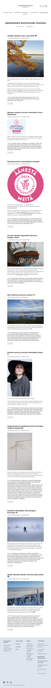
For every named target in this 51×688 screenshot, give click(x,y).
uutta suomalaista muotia (20, 413)
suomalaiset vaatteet (35, 412)
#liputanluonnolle (16, 332)
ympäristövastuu (35, 340)
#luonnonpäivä (24, 332)
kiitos (34, 97)
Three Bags (10, 496)
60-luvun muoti (15, 615)
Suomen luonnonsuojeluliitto (29, 337)
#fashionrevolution (16, 480)
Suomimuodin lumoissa (16, 338)
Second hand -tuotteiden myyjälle (30, 655)
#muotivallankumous (12, 481)
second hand (17, 144)
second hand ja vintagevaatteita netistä (16, 557)
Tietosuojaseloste (7, 648)
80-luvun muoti (32, 615)
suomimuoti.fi (32, 495)
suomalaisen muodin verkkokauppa (32, 146)
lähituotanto (10, 410)
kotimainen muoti (28, 220)
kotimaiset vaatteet (37, 409)
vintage (16, 282)
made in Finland (11, 489)
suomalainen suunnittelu (13, 412)
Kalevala (13, 617)
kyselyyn (20, 90)
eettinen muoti (39, 484)
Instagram (18, 646)
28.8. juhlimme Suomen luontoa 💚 (21, 295)
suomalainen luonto (19, 98)
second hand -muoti (26, 144)
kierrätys (24, 97)
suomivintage (20, 281)
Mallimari (18, 489)
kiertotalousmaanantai (12, 279)
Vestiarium (38, 413)
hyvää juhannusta (33, 407)
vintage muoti (17, 340)
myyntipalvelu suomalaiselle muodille (30, 143)
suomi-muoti (25, 559)
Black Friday (15, 278)
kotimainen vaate (28, 409)
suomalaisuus (10, 624)
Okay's (26, 489)
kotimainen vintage (30, 487)
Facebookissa (19, 274)
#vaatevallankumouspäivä (24, 483)
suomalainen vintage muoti (18, 493)
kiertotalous (29, 97)
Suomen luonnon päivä (16, 337)
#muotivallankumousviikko (24, 481)
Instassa (26, 274)
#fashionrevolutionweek (27, 480)
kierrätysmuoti (35, 553)
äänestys (14, 143)
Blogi (17, 649)
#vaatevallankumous (12, 483)
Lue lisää (10, 103)
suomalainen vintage (31, 621)
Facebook (18, 643)
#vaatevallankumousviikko (13, 484)
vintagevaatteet (18, 562)
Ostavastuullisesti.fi (12, 207)
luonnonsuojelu (11, 335)
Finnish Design (10, 486)
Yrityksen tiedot (7, 645)
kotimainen (38, 486)
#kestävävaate (15, 218)
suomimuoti (13, 281)
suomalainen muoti (29, 98)
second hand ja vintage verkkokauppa (27, 221)
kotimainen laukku (11, 487)
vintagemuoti (21, 282)
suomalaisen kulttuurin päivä (21, 623)
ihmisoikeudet (18, 486)
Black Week (21, 278)
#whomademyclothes (26, 484)
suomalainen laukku (37, 490)
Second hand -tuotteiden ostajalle (30, 650)
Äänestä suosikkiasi (28, 213)
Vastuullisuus (6, 647)
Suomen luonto (18, 624)
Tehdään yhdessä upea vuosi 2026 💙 (22, 36)
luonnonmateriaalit (18, 410)
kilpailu (18, 143)
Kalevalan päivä (19, 617)
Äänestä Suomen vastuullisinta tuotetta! (23, 161)
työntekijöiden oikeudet (18, 496)
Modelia (23, 489)
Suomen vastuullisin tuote (13, 147)
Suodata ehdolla (20, 26)
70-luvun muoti (23, 615)
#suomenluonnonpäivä (12, 334)
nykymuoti (24, 618)
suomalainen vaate (24, 412)
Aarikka (33, 484)
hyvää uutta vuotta (16, 97)
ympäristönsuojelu (25, 340)
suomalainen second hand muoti (15, 146)
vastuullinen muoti (11, 100)
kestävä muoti (15, 220)
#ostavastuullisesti (24, 218)
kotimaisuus (18, 618)
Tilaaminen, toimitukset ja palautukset (30, 645)
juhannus (40, 407)
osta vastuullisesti (37, 220)
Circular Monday (28, 278)
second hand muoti (29, 335)
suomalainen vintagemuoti (31, 493)
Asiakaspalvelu (7, 650)
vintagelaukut (14, 498)
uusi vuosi (36, 98)
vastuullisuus (20, 100)
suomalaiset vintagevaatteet (35, 623)
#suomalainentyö (36, 481)
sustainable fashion (28, 281)
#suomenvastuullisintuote (35, 218)
